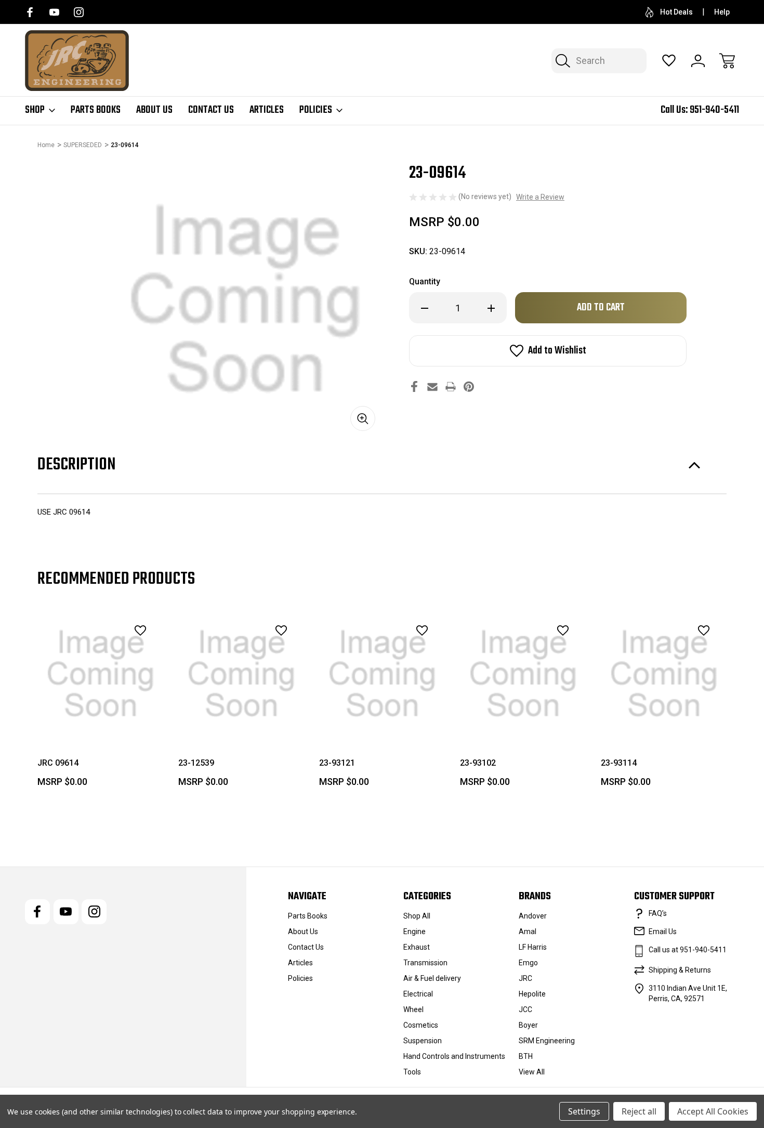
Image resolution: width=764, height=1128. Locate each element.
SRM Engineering (547, 1041)
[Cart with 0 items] (727, 61)
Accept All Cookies (712, 1111)
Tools (412, 1072)
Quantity (424, 281)
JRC (525, 978)
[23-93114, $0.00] (664, 674)
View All (532, 1072)
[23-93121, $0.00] (382, 674)
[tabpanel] (100, 703)
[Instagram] (79, 12)
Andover (533, 916)
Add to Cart (242, 713)
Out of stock (100, 713)
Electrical (418, 994)
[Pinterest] (469, 386)
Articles (266, 110)
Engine (414, 931)
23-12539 (196, 763)
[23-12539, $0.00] (241, 674)
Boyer (528, 1025)
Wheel (413, 1009)
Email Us (663, 931)
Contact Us (211, 110)
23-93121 (337, 763)
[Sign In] (698, 61)
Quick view (111, 653)
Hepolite (532, 994)
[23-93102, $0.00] (523, 674)
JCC (525, 1009)
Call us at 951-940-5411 (688, 950)
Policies (315, 110)
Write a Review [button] (540, 197)
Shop (35, 110)
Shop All (416, 916)
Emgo (528, 963)
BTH (526, 1056)
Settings (584, 1111)
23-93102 (478, 763)
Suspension (422, 1041)
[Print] (450, 386)
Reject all (639, 1111)
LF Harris (533, 947)
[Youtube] (54, 12)
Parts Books (96, 110)
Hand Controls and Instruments (454, 1056)
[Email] (432, 386)
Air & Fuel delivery (432, 978)
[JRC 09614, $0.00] (100, 674)
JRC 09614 (57, 763)
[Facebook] (30, 12)
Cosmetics (420, 1025)
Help (722, 12)
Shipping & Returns (680, 970)
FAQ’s (658, 913)
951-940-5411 (714, 110)
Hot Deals (676, 12)
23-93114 (619, 763)
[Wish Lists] (669, 61)
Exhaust (416, 947)
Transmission (425, 963)
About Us (154, 110)
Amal (527, 931)
